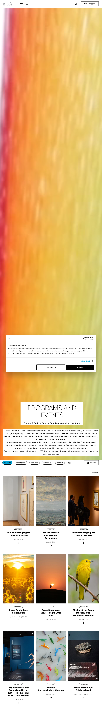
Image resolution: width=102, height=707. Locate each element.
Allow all (80, 367)
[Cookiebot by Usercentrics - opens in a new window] (85, 338)
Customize (49, 367)
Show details (85, 361)
